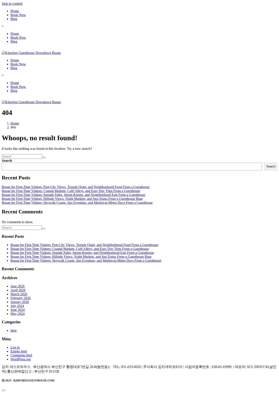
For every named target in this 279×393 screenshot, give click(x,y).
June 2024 (17, 310)
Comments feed (21, 355)
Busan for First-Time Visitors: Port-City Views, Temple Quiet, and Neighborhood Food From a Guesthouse (76, 187)
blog (13, 330)
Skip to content (12, 3)
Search (7, 160)
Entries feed (18, 351)
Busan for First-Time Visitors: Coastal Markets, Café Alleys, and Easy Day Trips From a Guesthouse (71, 191)
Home (14, 11)
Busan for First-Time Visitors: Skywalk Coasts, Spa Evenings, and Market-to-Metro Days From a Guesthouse (77, 202)
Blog (13, 19)
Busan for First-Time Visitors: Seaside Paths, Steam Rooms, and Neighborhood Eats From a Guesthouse (73, 195)
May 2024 (17, 313)
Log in (15, 347)
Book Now (18, 15)
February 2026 (20, 298)
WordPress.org (20, 359)
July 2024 (17, 306)
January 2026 (19, 302)
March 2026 (18, 294)
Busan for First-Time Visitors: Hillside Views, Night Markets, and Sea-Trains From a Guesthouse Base (72, 199)
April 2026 (18, 290)
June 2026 (17, 286)
